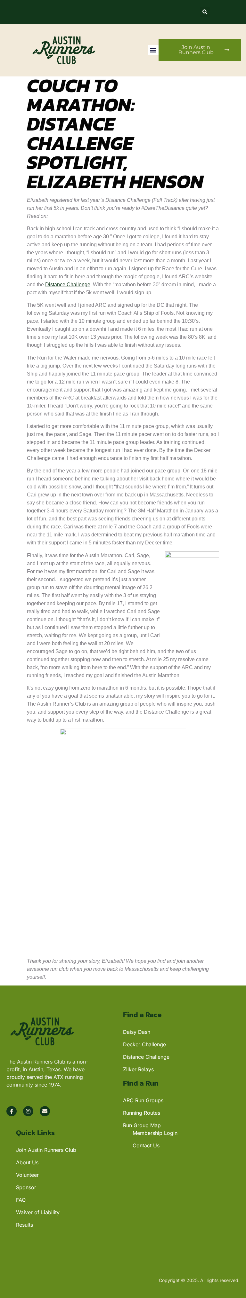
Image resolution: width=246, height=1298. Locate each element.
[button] (205, 12)
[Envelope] (45, 1111)
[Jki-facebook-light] (11, 1111)
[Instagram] (28, 1111)
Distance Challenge (67, 284)
